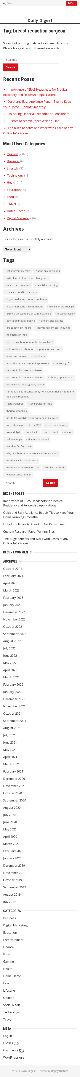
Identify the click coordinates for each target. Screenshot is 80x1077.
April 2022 (10, 670)
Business (13, 161)
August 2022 (12, 641)
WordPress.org (13, 1057)
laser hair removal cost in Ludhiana (26, 356)
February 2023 (13, 598)
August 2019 (12, 894)
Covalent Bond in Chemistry (22, 292)
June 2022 (10, 656)
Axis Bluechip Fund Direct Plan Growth (27, 278)
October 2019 (12, 880)
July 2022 (9, 648)
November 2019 (14, 873)
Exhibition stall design (61, 306)
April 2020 (10, 837)
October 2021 (12, 713)
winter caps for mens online (22, 460)
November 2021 (14, 706)
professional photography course (26, 384)
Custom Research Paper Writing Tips (33, 121)
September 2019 (14, 887)
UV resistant (51, 432)
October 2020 (12, 793)
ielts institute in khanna (20, 349)
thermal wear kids (17, 411)
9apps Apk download (48, 271)
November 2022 (14, 619)
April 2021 (10, 757)
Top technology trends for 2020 (24, 425)
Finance (8, 947)
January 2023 (12, 605)
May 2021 (10, 750)
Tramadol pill (13, 432)
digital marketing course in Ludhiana (27, 299)
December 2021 (14, 699)
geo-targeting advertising (21, 320)
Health (11, 182)
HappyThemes (59, 1071)
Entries (11, 1043)
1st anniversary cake (18, 271)
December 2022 (14, 612)
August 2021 (12, 728)
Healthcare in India (17, 334)
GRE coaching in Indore (19, 327)
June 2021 (10, 742)
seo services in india (40, 403)
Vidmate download (38, 439)
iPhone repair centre (50, 349)
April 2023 (10, 583)
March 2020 (11, 844)
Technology (15, 175)
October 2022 (12, 627)
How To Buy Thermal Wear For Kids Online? (29, 342)
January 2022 (12, 692)
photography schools (62, 377)
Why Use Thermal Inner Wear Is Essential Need (32, 453)
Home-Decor (16, 211)
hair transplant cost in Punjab (54, 327)
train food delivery (57, 425)
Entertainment (13, 940)
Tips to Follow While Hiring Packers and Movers (32, 418)
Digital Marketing (19, 218)
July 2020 (9, 815)
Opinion (12, 154)
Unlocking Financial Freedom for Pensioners (38, 114)
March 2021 (11, 764)
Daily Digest (40, 20)
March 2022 (11, 677)
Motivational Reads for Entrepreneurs (28, 363)
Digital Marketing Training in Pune (25, 306)
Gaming (8, 961)
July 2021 (9, 735)
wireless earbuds (55, 467)
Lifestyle (13, 168)
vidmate (68, 432)
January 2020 (12, 858)
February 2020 (13, 851)
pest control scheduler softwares (25, 377)
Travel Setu (32, 432)
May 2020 (10, 829)
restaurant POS (15, 403)
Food (10, 197)
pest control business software (24, 370)
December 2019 (14, 865)
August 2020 (12, 808)
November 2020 (14, 786)
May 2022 (10, 663)
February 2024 (13, 576)
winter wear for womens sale (23, 467)
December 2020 (14, 779)
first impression (66, 313)
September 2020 (14, 800)
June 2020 (10, 822)
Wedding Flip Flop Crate (19, 446)
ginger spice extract (52, 320)
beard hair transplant (19, 285)
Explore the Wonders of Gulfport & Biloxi (29, 313)
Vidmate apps (14, 439)
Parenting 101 (62, 363)
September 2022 (14, 634)
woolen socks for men (19, 474)
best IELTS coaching (47, 285)
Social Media (11, 1005)
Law (6, 983)
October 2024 (12, 569)
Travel (11, 204)
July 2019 (9, 902)
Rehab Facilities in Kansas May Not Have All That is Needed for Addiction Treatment (41, 394)
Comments (13, 1050)
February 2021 (13, 771)
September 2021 (14, 721)
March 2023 (11, 590)
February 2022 (13, 684)
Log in (7, 1036)
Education (14, 190)
